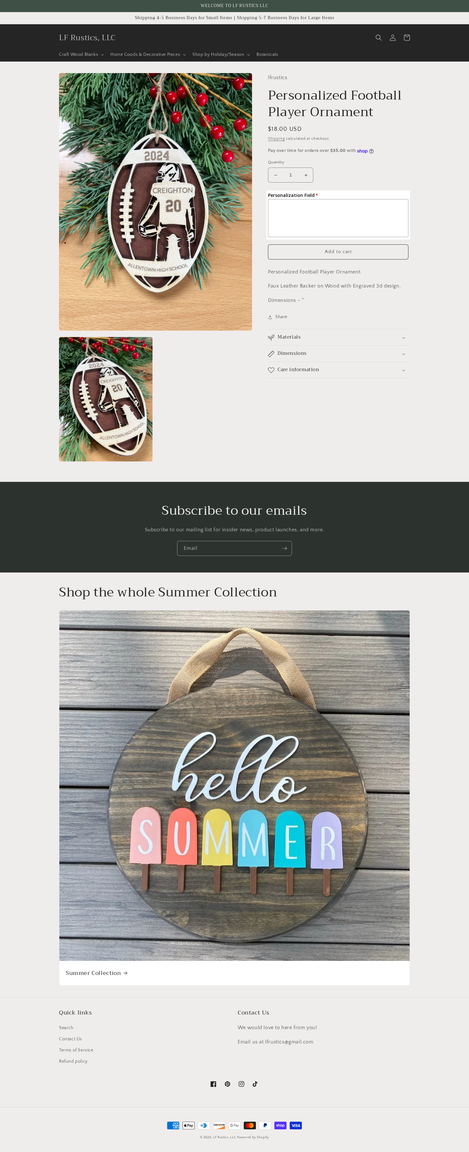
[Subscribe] (285, 548)
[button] (81, 54)
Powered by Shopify (253, 1137)
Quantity (276, 162)
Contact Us (70, 1039)
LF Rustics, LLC (224, 1137)
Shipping (276, 139)
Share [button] (281, 316)
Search (66, 1027)
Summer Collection (93, 973)
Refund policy (73, 1061)
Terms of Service (76, 1050)
